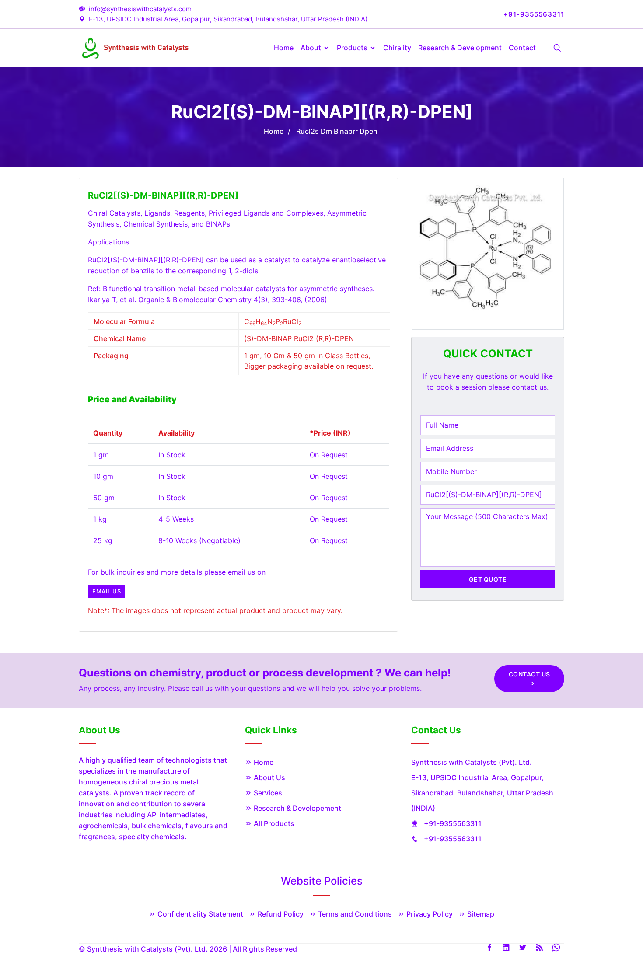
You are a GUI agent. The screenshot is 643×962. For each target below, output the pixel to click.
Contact (522, 47)
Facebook (489, 948)
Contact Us (529, 674)
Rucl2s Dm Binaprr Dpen (336, 131)
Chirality (397, 47)
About (312, 47)
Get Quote (488, 579)
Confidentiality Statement (199, 914)
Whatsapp (556, 948)
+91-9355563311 (453, 823)
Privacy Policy (429, 914)
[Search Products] (557, 48)
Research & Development (460, 47)
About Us (268, 777)
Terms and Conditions (354, 914)
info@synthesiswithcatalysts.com (140, 9)
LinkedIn (506, 948)
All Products (273, 823)
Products (353, 47)
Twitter (523, 948)
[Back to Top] (608, 929)
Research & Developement (296, 808)
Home (284, 47)
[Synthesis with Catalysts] (136, 47)
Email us (106, 591)
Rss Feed (539, 948)
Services (267, 792)
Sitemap (479, 914)
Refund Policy (280, 914)
